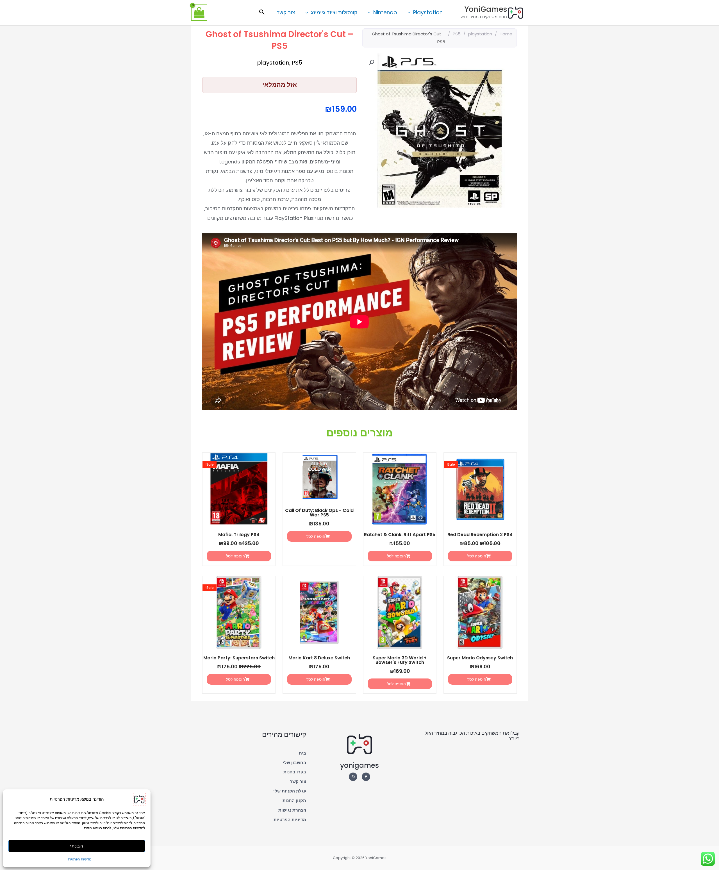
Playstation (428, 12)
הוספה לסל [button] (476, 556)
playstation (480, 34)
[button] (262, 13)
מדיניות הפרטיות (79, 859)
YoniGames (486, 9)
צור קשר (286, 12)
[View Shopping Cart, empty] (199, 12)
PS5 (457, 34)
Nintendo (385, 12)
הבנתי (77, 846)
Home (506, 34)
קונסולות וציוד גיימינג (334, 12)
